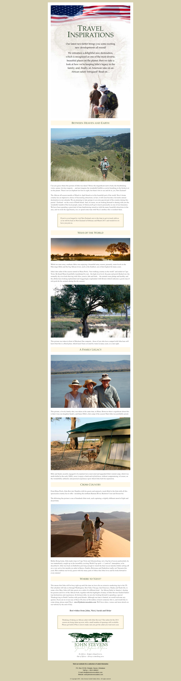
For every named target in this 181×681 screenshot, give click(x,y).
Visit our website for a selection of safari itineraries (90, 664)
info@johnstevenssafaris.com (92, 672)
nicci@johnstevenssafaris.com (85, 602)
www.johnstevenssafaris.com (93, 674)
